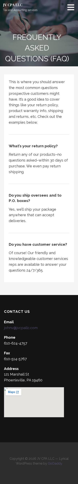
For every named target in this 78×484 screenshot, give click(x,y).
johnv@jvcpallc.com (21, 328)
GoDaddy (55, 463)
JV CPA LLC (12, 4)
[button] (72, 7)
